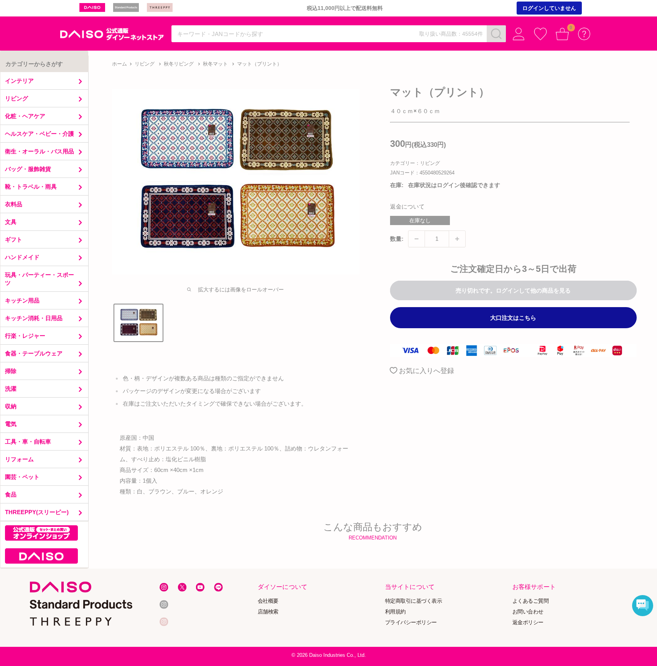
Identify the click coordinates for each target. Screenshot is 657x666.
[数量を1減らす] (416, 239)
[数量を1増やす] (457, 239)
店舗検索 (267, 612)
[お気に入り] (540, 33)
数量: (396, 238)
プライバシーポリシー (411, 622)
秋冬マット (215, 64)
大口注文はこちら (513, 317)
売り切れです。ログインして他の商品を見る (513, 290)
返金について (407, 206)
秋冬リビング (179, 64)
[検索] (496, 33)
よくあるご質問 (530, 601)
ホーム (119, 64)
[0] (562, 33)
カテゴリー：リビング (415, 163)
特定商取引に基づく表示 (413, 601)
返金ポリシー (527, 622)
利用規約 (395, 612)
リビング (145, 64)
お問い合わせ (527, 612)
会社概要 (267, 601)
